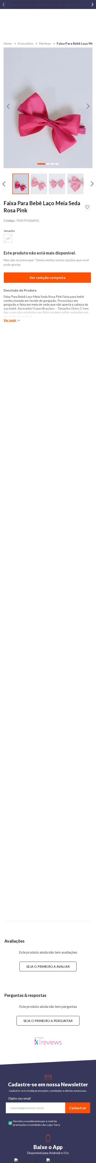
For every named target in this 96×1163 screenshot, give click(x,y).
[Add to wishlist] (87, 207)
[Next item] (92, 4)
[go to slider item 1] (39, 184)
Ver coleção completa (47, 277)
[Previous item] (3, 4)
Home (8, 43)
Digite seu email (19, 1098)
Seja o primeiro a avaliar (48, 966)
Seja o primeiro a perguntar (48, 1021)
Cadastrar (77, 1108)
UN (8, 238)
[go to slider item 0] (20, 184)
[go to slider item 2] (57, 184)
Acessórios (25, 43)
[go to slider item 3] (75, 184)
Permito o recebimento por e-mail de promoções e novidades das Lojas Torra (36, 1123)
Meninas (45, 43)
